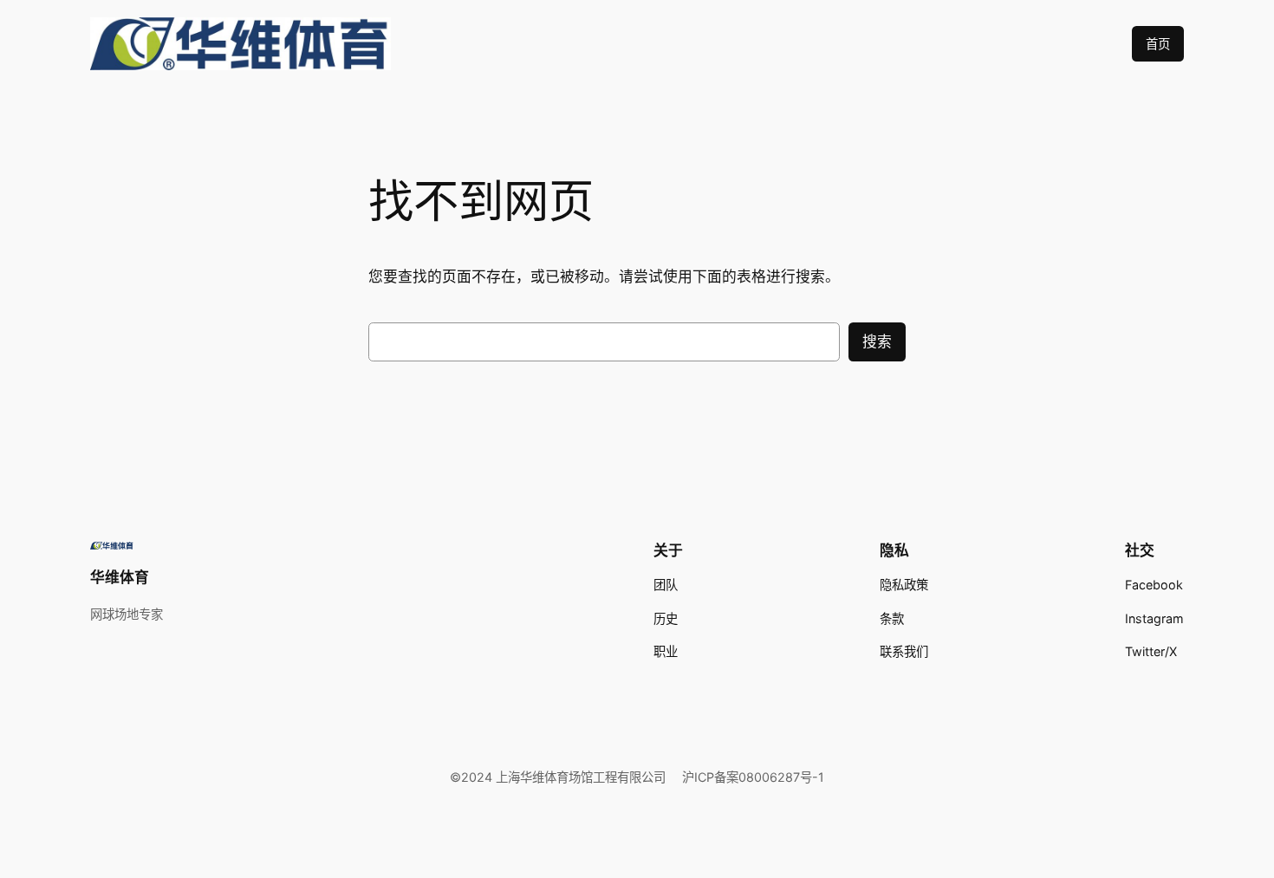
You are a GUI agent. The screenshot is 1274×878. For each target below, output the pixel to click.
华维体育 (119, 577)
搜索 (877, 341)
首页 (1158, 43)
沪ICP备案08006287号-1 (753, 777)
